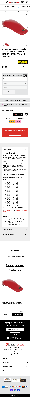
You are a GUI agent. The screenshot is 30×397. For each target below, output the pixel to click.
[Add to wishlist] (26, 114)
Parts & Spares (10, 12)
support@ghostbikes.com (15, 351)
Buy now (19, 314)
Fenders (25, 12)
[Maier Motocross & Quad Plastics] (23, 62)
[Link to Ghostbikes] (15, 2)
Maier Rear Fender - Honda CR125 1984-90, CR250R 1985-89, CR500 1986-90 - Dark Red (12, 303)
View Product (7, 314)
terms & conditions (18, 338)
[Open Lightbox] (27, 14)
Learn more (15, 134)
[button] (22, 2)
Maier (8, 210)
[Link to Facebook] (11, 354)
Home (3, 12)
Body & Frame (18, 12)
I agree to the (15, 338)
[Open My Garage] (22, 2)
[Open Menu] (3, 2)
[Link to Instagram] (15, 354)
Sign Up (15, 334)
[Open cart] (27, 2)
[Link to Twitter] (18, 354)
